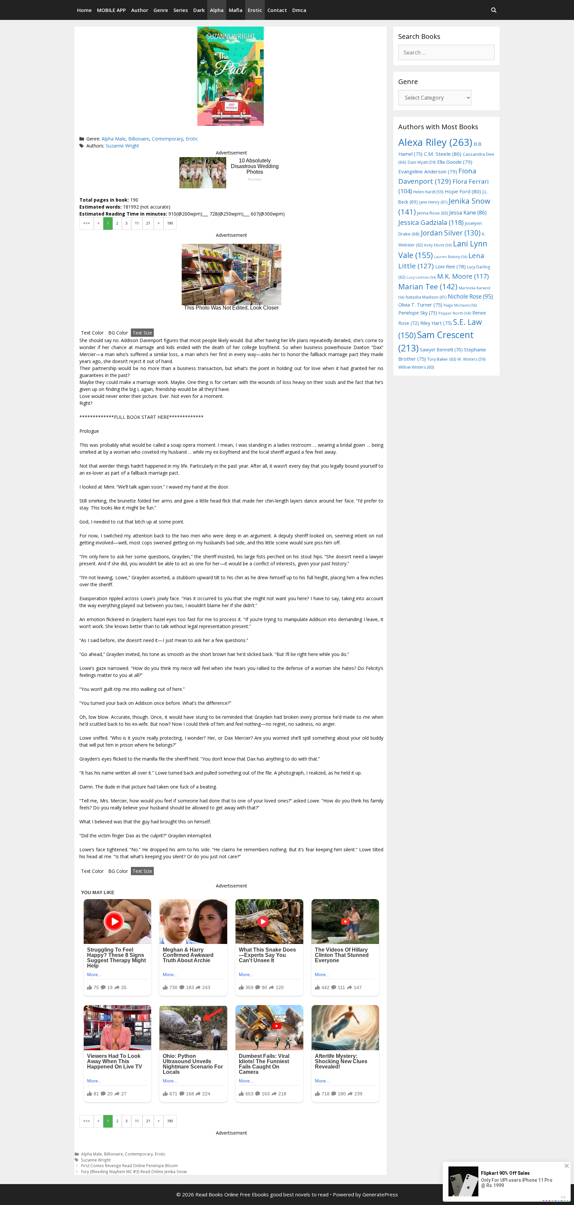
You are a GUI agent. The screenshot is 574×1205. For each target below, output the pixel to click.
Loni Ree (450, 266)
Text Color (92, 332)
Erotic (255, 10)
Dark (199, 10)
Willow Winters (416, 367)
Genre (160, 10)
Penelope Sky (417, 313)
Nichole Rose (470, 296)
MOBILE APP (111, 10)
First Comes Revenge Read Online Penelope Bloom (129, 1165)
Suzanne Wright (122, 145)
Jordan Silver (451, 232)
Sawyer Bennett (441, 349)
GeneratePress (380, 1194)
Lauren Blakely (450, 256)
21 (148, 223)
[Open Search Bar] (494, 10)
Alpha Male (114, 139)
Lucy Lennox (421, 277)
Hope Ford (463, 191)
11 (137, 223)
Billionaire (138, 139)
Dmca (299, 10)
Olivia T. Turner (420, 305)
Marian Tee (427, 286)
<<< (86, 223)
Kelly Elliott (438, 244)
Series (180, 10)
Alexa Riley (435, 142)
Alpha (217, 10)
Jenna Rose (432, 213)
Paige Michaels (460, 305)
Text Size (142, 332)
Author (139, 10)
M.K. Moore (463, 276)
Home (84, 10)
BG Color (118, 332)
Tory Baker (441, 359)
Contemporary (167, 139)
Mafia (235, 10)
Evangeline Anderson (427, 171)
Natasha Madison (426, 297)
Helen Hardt (428, 191)
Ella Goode (454, 161)
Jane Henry (433, 202)
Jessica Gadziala (431, 222)
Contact (277, 10)
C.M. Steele (442, 153)
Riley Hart (436, 323)
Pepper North (454, 313)
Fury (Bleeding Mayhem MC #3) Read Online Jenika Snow (134, 1171)
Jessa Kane (468, 212)
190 (170, 223)
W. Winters (471, 359)
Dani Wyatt (422, 162)
